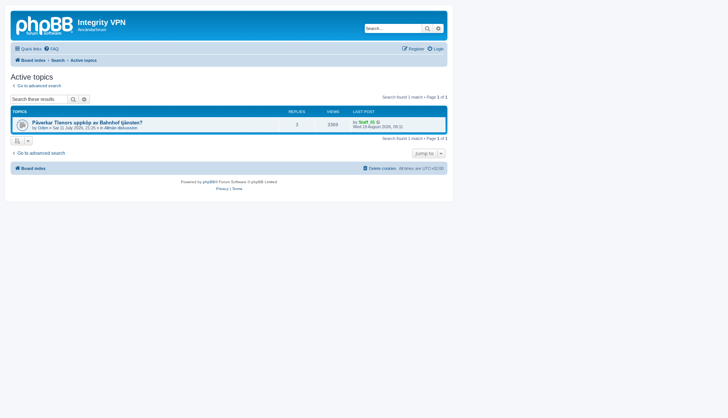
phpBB (209, 182)
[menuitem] (51, 48)
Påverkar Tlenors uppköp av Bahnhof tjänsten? (87, 123)
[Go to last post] (378, 122)
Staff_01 (367, 122)
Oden (43, 128)
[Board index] (45, 25)
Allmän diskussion (120, 128)
